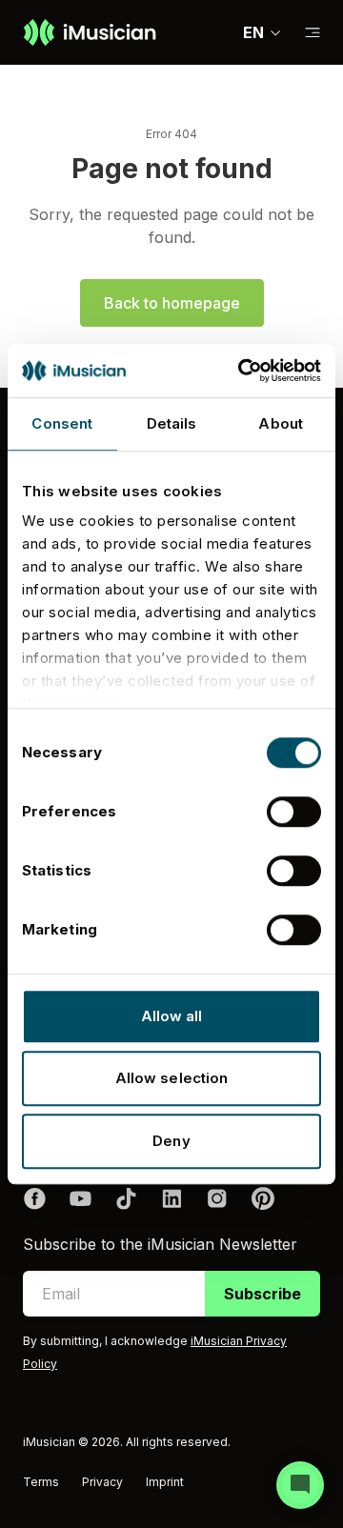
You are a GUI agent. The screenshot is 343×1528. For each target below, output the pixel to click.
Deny (171, 1141)
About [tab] (280, 423)
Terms (41, 1482)
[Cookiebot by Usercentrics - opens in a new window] (242, 370)
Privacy (102, 1482)
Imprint (165, 1482)
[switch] (294, 811)
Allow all (172, 1016)
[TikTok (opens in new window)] (125, 1198)
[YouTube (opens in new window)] (80, 1198)
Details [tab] (172, 423)
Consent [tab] (61, 423)
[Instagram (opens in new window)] (217, 1198)
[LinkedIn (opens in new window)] (171, 1198)
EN (253, 32)
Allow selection (172, 1078)
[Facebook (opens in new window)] (34, 1198)
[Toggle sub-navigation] (312, 33)
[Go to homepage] (89, 32)
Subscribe (262, 1293)
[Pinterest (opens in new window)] (263, 1198)
